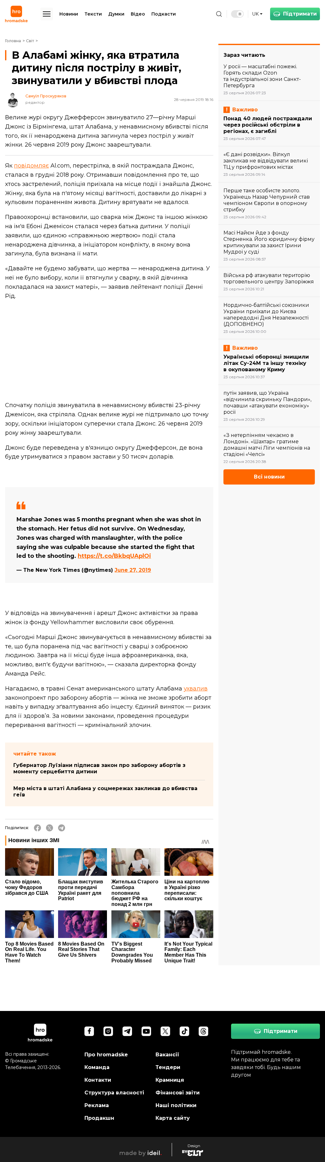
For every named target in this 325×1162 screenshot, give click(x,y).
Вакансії (167, 1055)
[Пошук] (219, 14)
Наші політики (176, 1105)
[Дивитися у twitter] (165, 1031)
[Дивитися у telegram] (127, 1031)
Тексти (93, 14)
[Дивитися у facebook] (89, 1031)
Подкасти (163, 14)
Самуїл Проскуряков (45, 96)
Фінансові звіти (178, 1093)
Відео (138, 14)
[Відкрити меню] (46, 14)
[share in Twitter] (49, 827)
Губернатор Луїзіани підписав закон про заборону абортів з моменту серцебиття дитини (99, 768)
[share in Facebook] (37, 827)
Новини (68, 14)
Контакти (97, 1080)
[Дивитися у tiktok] (184, 1031)
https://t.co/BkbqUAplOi (114, 555)
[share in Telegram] (61, 827)
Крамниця (170, 1080)
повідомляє (31, 165)
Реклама (96, 1105)
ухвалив (196, 688)
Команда (96, 1067)
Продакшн (99, 1118)
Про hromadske (106, 1055)
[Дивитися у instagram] (108, 1031)
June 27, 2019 (133, 570)
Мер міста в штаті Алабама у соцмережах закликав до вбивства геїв (105, 791)
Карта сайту (173, 1118)
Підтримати (300, 14)
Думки (116, 14)
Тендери (168, 1067)
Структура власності (114, 1093)
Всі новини (269, 477)
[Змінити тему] (237, 14)
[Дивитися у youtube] (146, 1031)
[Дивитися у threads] (203, 1031)
